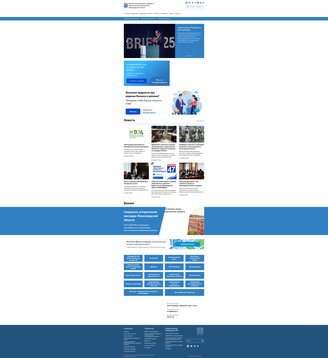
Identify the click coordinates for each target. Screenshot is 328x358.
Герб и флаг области (130, 333)
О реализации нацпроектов (131, 18)
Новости (177, 13)
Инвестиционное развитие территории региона (133, 267)
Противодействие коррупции (185, 292)
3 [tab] (190, 56)
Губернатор (149, 328)
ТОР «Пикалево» (174, 267)
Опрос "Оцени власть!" (133, 275)
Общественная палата (171, 333)
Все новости (200, 121)
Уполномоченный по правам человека (174, 345)
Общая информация (132, 13)
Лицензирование (195, 267)
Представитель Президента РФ (171, 329)
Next (172, 41)
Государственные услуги (174, 258)
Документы (164, 13)
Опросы (171, 13)
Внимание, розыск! (150, 343)
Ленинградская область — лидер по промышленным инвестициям (189, 29)
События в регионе (129, 351)
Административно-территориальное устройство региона (132, 343)
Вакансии (154, 267)
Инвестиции (154, 258)
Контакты (157, 13)
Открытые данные (129, 346)
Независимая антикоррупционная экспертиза (195, 284)
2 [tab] (188, 56)
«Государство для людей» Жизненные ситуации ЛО (133, 258)
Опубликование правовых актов (132, 338)
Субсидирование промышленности (154, 275)
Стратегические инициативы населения (174, 275)
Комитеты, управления (151, 331)
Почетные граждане (130, 349)
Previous (127, 41)
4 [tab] (191, 56)
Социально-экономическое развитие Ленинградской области (174, 283)
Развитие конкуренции (133, 284)
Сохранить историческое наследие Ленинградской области (141, 216)
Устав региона (128, 336)
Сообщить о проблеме (136, 81)
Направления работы (146, 13)
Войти (200, 356)
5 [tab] (193, 56)
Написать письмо (150, 345)
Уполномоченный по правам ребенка (174, 342)
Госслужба (148, 347)
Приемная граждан (150, 338)
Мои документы (194, 275)
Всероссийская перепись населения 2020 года (154, 284)
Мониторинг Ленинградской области (195, 258)
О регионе (128, 328)
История (126, 331)
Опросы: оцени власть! (164, 18)
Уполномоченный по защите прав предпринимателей (173, 338)
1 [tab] (186, 56)
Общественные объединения (174, 335)
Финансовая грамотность (148, 18)
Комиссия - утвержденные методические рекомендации (143, 292)
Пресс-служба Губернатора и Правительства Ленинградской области (153, 335)
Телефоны (168, 348)
